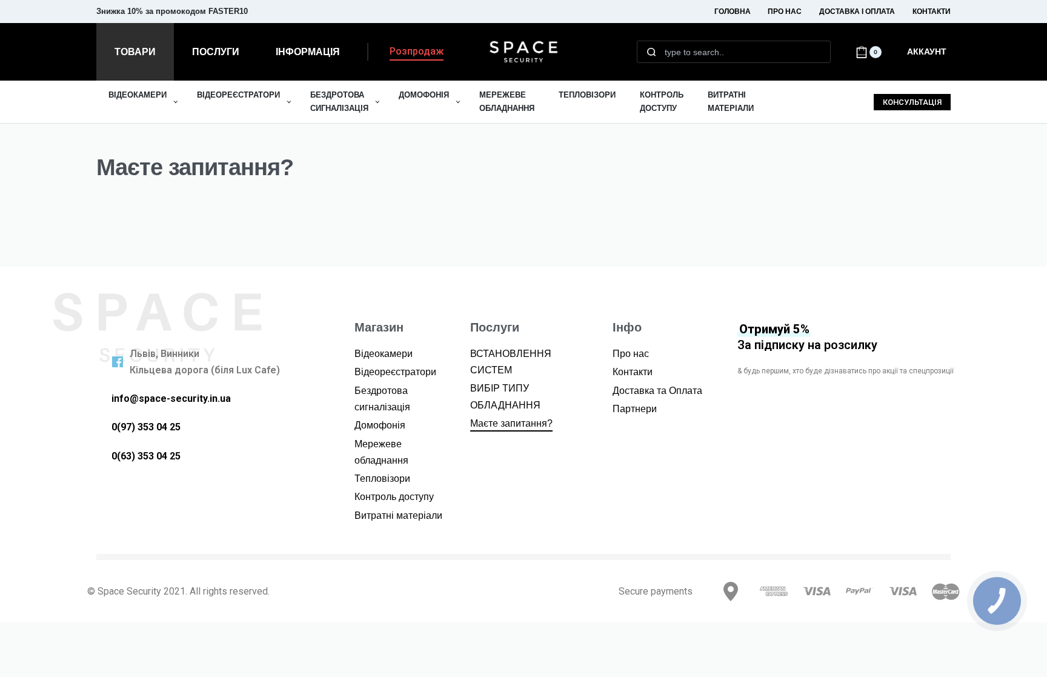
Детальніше (244, 16)
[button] (417, 54)
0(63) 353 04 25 (146, 456)
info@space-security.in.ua (171, 398)
